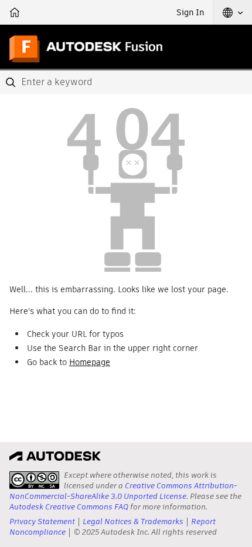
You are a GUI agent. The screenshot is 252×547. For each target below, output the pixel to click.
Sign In (190, 12)
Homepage (89, 362)
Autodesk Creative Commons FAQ (68, 506)
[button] (232, 12)
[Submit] (11, 82)
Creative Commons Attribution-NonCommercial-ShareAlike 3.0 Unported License (123, 491)
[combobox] (126, 82)
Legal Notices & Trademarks (133, 521)
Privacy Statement (42, 521)
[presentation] (34, 480)
